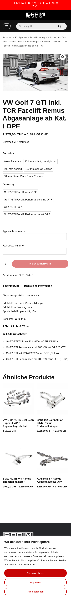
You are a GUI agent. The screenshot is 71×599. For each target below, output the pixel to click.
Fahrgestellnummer (13, 245)
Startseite (7, 37)
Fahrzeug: (9, 184)
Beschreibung (11, 285)
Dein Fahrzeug (37, 37)
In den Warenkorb (40, 264)
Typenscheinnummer (14, 231)
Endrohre (8, 153)
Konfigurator (21, 37)
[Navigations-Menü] (7, 26)
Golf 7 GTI (17, 41)
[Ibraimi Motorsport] (35, 15)
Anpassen (35, 582)
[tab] (11, 285)
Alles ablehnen (36, 591)
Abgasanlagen (32, 41)
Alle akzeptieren (35, 573)
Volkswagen (53, 37)
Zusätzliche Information (38, 285)
